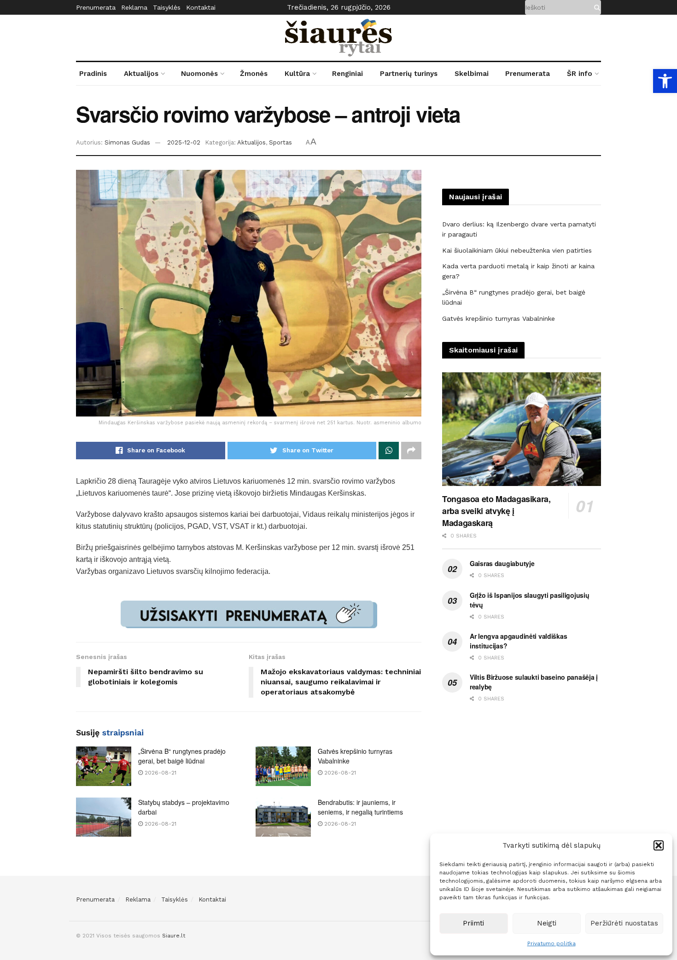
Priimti (473, 923)
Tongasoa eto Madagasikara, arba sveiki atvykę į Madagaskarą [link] (496, 511)
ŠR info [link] (579, 73)
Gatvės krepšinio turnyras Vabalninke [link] (498, 318)
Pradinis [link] (93, 73)
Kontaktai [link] (201, 7)
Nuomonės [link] (199, 73)
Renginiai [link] (347, 73)
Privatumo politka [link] (551, 943)
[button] (658, 845)
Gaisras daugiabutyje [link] (502, 563)
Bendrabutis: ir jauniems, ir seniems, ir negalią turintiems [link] (360, 807)
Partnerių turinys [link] (409, 73)
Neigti (546, 923)
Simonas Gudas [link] (127, 142)
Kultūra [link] (297, 73)
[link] (665, 81)
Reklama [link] (134, 7)
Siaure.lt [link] (173, 935)
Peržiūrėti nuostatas (624, 923)
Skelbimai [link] (472, 73)
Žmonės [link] (254, 73)
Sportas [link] (280, 142)
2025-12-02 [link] (183, 142)
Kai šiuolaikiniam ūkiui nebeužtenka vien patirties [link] (517, 250)
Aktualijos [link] (141, 73)
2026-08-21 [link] (159, 772)
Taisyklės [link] (167, 7)
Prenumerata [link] (96, 7)
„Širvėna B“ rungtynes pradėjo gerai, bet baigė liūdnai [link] (182, 755)
